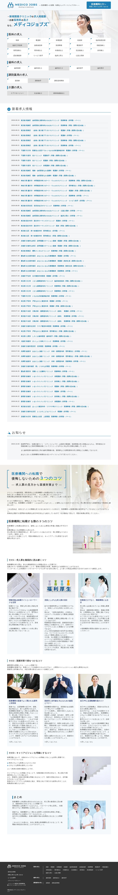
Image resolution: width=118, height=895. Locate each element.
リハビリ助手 (38, 55)
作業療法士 (59, 50)
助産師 (79, 40)
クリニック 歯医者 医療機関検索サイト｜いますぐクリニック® (16, 884)
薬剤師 (17, 81)
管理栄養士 (17, 50)
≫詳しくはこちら (15, 742)
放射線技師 (38, 45)
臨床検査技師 (100, 40)
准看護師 (59, 40)
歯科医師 (17, 68)
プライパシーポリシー (14, 880)
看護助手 (80, 45)
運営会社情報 (11, 871)
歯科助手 (80, 68)
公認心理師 (80, 55)
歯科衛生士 (38, 68)
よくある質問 (11, 877)
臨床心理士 (59, 55)
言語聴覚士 (80, 50)
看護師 (38, 40)
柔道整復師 (17, 55)
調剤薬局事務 (59, 81)
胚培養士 (100, 50)
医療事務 (59, 45)
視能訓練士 (101, 45)
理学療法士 (38, 50)
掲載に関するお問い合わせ (15, 874)
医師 (17, 40)
